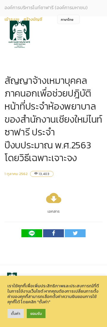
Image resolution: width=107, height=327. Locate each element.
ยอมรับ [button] (36, 313)
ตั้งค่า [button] (15, 313)
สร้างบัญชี (32, 19)
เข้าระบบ (11, 19)
